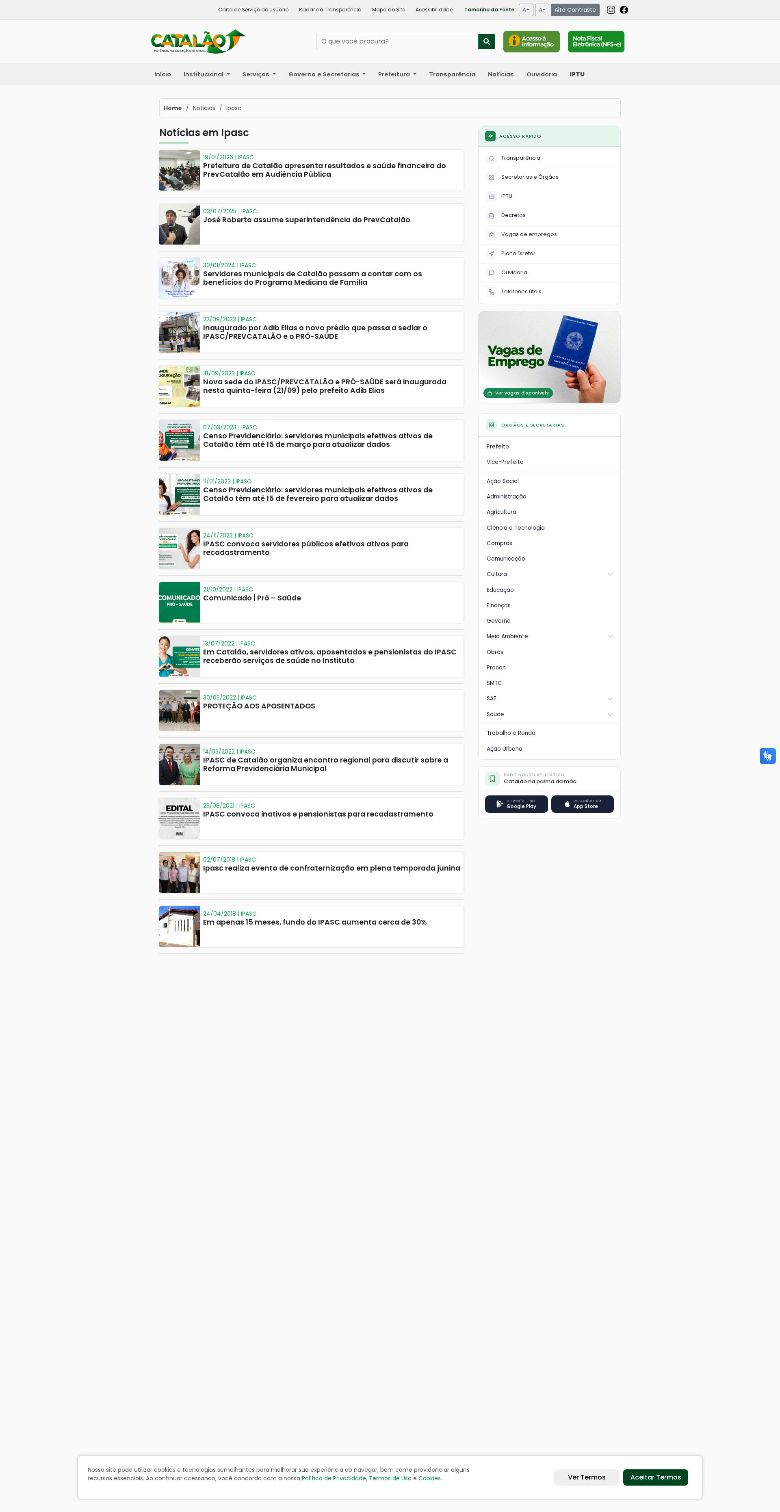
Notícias (501, 74)
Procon (496, 668)
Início (162, 74)
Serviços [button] (257, 74)
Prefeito (498, 447)
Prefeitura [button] (395, 74)
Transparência (452, 74)
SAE (491, 698)
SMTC (494, 683)
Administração (506, 496)
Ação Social (503, 481)
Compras (499, 543)
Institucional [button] (204, 74)
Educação (500, 590)
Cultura (497, 574)
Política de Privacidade (334, 1478)
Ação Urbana (504, 749)
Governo (499, 621)
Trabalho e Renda (511, 733)
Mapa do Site (388, 9)
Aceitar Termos (655, 1477)
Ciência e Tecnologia (516, 528)
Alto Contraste (575, 10)
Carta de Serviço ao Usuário (253, 9)
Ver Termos (587, 1477)
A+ (526, 10)
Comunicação (506, 559)
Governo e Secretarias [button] (324, 74)
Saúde (495, 714)
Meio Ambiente (507, 636)
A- (542, 10)
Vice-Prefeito (505, 462)
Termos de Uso (390, 1478)
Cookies (429, 1478)
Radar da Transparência (330, 9)
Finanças (499, 605)
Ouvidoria (541, 74)
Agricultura (501, 512)
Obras (495, 652)
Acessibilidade (434, 9)
